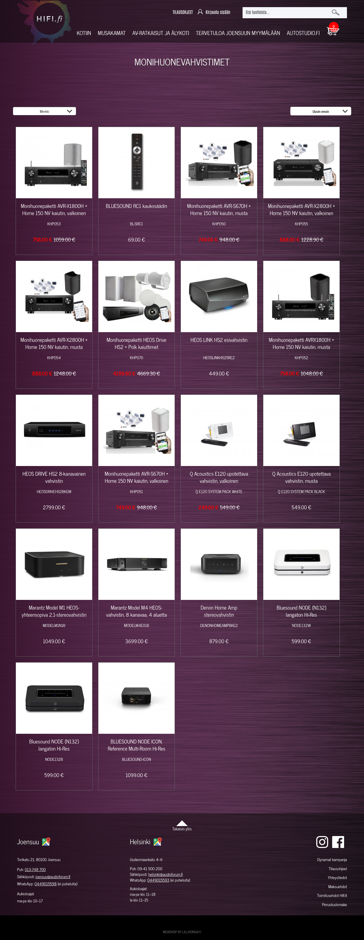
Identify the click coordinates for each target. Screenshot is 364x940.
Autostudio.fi (303, 32)
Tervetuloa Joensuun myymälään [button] (238, 32)
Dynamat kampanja (332, 859)
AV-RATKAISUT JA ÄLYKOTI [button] (161, 32)
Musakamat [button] (112, 32)
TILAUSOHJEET (183, 12)
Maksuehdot (337, 886)
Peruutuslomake (334, 904)
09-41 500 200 (150, 868)
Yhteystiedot (337, 877)
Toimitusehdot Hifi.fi (332, 895)
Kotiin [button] (84, 32)
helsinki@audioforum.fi (165, 874)
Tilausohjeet (338, 868)
